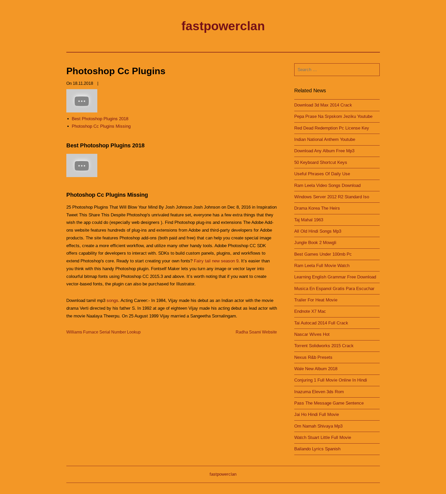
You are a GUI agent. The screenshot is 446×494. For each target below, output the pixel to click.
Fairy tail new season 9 (216, 261)
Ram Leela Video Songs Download (327, 185)
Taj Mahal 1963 (308, 219)
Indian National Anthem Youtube (324, 139)
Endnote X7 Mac (310, 311)
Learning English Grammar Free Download (335, 277)
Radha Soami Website (256, 332)
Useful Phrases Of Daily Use (322, 173)
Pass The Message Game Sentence (329, 403)
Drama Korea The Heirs (317, 208)
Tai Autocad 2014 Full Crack (321, 323)
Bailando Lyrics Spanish (317, 448)
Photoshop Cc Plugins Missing (101, 126)
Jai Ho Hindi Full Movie (316, 414)
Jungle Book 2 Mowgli (315, 242)
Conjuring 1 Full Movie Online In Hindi (330, 380)
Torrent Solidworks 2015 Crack (324, 345)
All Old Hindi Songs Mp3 (317, 231)
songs (112, 300)
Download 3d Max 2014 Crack (323, 105)
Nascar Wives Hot (312, 334)
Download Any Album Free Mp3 (324, 150)
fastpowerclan (223, 26)
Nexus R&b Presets (313, 357)
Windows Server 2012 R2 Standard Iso (331, 196)
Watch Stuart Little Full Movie (322, 437)
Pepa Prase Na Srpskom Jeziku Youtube (333, 116)
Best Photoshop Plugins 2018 (100, 118)
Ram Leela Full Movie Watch (321, 265)
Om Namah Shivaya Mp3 (318, 426)
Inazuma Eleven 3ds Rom (319, 391)
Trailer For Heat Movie (315, 300)
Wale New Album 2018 (315, 368)
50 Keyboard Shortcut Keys (320, 162)
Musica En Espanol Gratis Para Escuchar (334, 288)
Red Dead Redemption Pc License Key (331, 128)
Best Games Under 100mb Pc (323, 254)
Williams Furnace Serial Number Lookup (103, 332)
